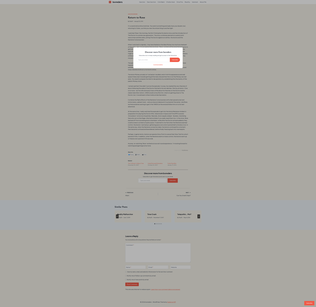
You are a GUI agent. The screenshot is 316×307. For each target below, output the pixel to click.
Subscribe (175, 60)
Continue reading (158, 64)
